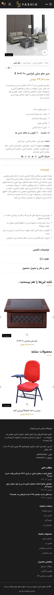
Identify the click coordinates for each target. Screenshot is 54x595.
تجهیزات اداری (36, 145)
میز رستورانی (47, 552)
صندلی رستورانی (45, 548)
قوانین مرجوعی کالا (44, 575)
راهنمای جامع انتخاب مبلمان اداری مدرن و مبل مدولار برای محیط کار (29, 485)
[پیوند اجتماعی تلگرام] (22, 156)
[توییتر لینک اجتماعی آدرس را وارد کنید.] (32, 156)
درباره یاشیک (47, 510)
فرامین (36, 148)
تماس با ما (48, 515)
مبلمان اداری (37, 62)
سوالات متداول (46, 566)
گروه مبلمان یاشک (14, 586)
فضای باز (48, 543)
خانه (46, 62)
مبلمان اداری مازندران (41, 151)
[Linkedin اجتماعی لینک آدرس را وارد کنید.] (29, 156)
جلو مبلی (16, 62)
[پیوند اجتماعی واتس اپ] (25, 156)
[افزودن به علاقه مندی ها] (27, 334)
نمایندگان (48, 520)
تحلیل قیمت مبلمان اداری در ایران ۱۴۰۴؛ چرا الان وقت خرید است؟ (28, 475)
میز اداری (26, 62)
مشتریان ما (47, 525)
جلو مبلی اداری (15, 145)
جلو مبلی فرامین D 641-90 (27, 340)
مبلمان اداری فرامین (13, 148)
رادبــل (21, 591)
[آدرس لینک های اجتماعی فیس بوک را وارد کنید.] (35, 156)
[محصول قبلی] (11, 67)
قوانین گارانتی (46, 571)
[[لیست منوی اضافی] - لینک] (27, 448)
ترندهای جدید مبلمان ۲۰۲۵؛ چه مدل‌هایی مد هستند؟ (31, 494)
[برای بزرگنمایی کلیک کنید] (44, 52)
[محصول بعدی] (6, 67)
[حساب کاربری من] (9, 4)
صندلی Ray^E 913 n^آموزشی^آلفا (27, 410)
